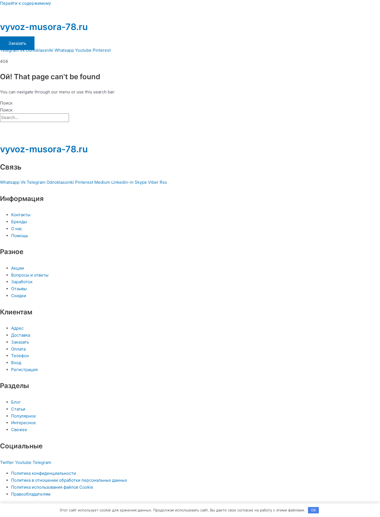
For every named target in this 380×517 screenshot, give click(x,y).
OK (313, 510)
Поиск (6, 103)
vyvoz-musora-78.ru (44, 26)
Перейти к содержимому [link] (25, 3)
